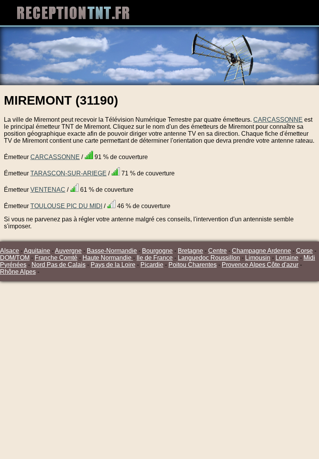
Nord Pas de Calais (59, 264)
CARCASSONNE (278, 119)
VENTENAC (47, 189)
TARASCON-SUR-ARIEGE (68, 173)
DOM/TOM (15, 257)
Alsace (9, 250)
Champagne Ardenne (261, 250)
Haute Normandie (107, 257)
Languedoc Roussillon (209, 257)
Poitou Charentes (192, 264)
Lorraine (286, 257)
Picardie (151, 264)
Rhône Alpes (18, 271)
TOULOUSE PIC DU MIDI (66, 206)
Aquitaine (37, 250)
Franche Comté (56, 257)
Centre (217, 250)
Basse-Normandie (112, 250)
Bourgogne (157, 250)
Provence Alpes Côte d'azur (260, 264)
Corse (304, 250)
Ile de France (155, 257)
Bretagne (190, 250)
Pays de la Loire (113, 264)
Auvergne (68, 250)
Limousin (257, 257)
